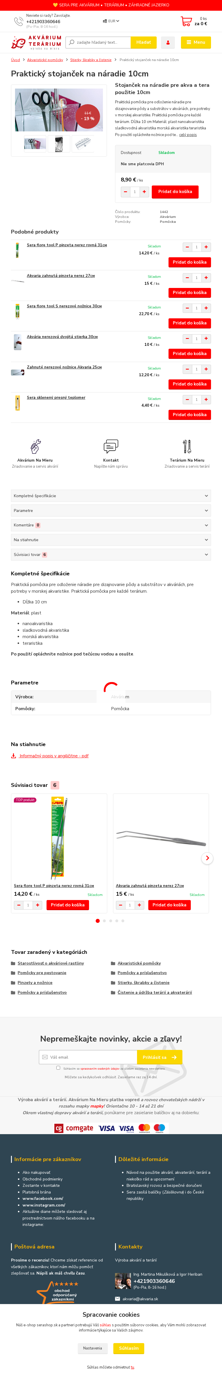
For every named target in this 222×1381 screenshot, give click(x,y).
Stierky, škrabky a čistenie (91, 60)
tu (132, 1367)
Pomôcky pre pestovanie (42, 973)
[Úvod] (36, 42)
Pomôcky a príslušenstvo (142, 973)
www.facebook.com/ (43, 1198)
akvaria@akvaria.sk (140, 1299)
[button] (98, 921)
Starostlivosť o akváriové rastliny (51, 963)
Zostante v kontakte (41, 1185)
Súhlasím (129, 1348)
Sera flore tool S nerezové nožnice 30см (64, 306)
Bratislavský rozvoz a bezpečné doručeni (164, 1185)
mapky (96, 1106)
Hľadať (143, 42)
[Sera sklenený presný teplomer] (17, 403)
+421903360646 (43, 22)
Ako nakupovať (36, 1172)
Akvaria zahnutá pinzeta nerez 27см (61, 275)
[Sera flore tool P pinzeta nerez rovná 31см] (17, 250)
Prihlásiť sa (155, 1057)
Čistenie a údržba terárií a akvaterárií (155, 992)
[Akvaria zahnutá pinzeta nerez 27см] (17, 281)
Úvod (15, 60)
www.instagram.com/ (44, 1205)
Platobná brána (37, 1192)
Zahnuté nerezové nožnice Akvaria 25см (64, 367)
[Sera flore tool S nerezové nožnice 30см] (17, 311)
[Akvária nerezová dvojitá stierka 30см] (17, 342)
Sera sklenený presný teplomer (56, 397)
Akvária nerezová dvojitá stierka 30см (62, 336)
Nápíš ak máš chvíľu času (60, 1273)
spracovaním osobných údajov (99, 1069)
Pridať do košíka (175, 191)
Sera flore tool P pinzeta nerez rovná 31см (67, 245)
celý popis (188, 134)
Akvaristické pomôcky (45, 60)
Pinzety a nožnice (35, 982)
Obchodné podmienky (42, 1179)
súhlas (105, 1325)
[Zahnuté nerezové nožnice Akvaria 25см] (17, 373)
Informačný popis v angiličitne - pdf (53, 756)
